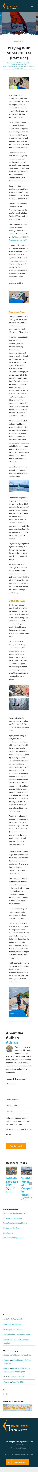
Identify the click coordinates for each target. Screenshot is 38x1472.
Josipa (6, 1355)
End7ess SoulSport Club (12, 1218)
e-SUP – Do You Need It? (13, 1319)
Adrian (11, 63)
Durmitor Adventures (12, 1324)
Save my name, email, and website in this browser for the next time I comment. (18, 1121)
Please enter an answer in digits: (18, 1129)
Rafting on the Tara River (14, 1329)
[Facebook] (3, 1394)
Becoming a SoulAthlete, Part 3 (15, 1213)
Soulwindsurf (22, 64)
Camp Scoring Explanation (13, 1238)
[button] (7, 1183)
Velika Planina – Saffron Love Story (17, 1334)
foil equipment (11, 66)
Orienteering (8, 1233)
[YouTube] (7, 1394)
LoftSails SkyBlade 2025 (12, 1182)
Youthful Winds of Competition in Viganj (29, 1187)
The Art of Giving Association (19, 1448)
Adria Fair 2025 (18, 1377)
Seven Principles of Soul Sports (15, 1223)
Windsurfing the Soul (11, 1228)
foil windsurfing (21, 66)
